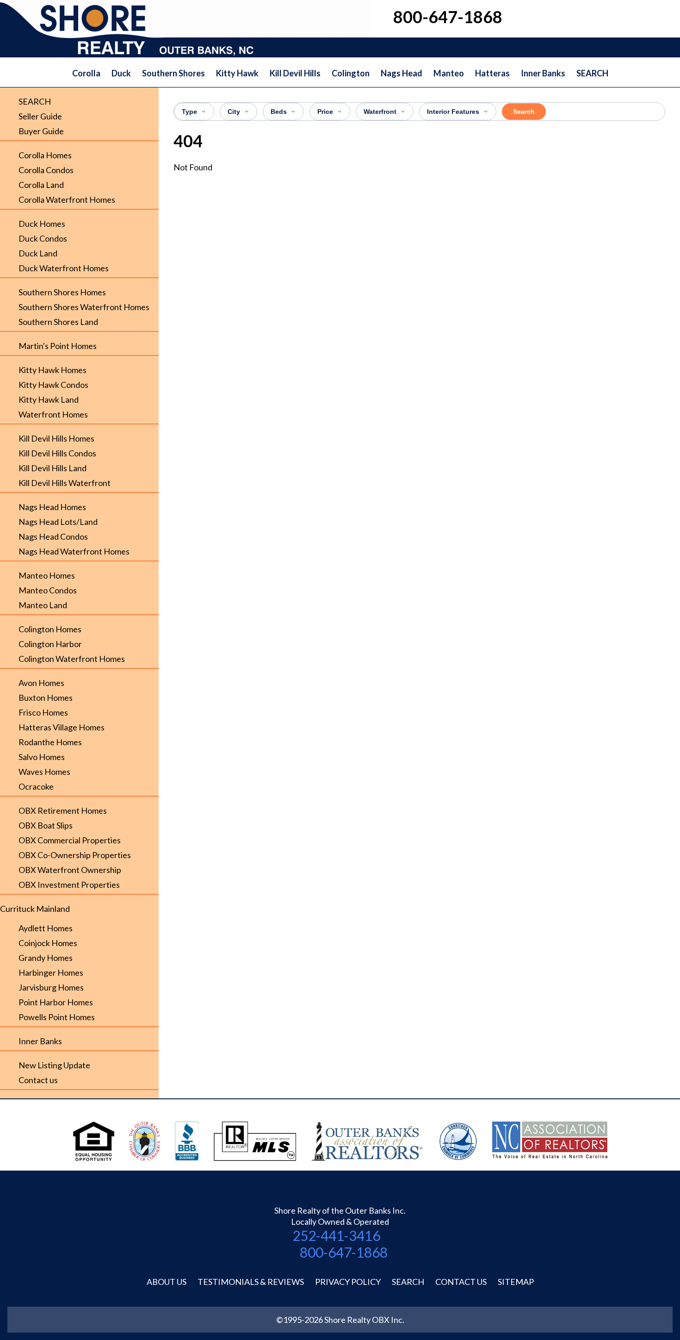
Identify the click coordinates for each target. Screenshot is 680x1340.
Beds (279, 111)
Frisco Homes (43, 712)
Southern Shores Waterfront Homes (84, 307)
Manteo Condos (48, 590)
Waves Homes (44, 772)
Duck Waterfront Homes (64, 268)
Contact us (38, 1080)
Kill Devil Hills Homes (56, 438)
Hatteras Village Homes (62, 727)
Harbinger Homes (51, 972)
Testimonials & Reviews (251, 1282)
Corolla (86, 73)
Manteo (448, 73)
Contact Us (461, 1282)
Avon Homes (41, 683)
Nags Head (401, 73)
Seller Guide (40, 116)
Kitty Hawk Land (49, 399)
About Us (166, 1282)
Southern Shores (173, 73)
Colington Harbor (50, 644)
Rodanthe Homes (50, 742)
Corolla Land (41, 185)
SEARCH (592, 73)
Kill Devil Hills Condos (57, 453)
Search (524, 111)
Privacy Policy (348, 1282)
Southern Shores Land (58, 322)
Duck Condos (43, 238)
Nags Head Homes (52, 507)
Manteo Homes (47, 575)
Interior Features (453, 111)
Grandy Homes (46, 958)
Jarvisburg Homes (51, 987)
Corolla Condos (46, 170)
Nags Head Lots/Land (58, 522)
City (234, 111)
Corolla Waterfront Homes (67, 199)
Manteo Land (43, 605)
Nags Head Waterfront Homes (74, 551)
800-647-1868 (344, 1252)
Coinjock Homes (48, 943)
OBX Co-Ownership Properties (75, 855)
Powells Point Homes (57, 1017)
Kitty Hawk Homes (53, 370)
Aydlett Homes (46, 928)
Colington (351, 73)
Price (325, 111)
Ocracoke (36, 786)
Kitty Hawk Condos (53, 385)
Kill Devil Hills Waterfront (65, 483)
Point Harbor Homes (56, 1002)
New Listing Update (54, 1065)
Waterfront (380, 111)
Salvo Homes (42, 757)
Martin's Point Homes (58, 346)
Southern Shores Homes (62, 292)
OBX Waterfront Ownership (70, 870)
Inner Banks (543, 73)
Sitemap (516, 1282)
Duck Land (38, 253)
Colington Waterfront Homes (72, 659)
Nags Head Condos (53, 536)
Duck (121, 73)
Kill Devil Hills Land (53, 468)
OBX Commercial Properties (70, 840)
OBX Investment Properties (69, 884)
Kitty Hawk (237, 73)
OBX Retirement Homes (63, 810)
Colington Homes (50, 629)
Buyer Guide (41, 131)
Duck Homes (42, 223)
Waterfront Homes (53, 414)
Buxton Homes (46, 697)
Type (189, 111)
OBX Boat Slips (46, 825)
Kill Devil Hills (295, 73)
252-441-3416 (336, 1235)
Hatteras (492, 73)
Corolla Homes (45, 155)
